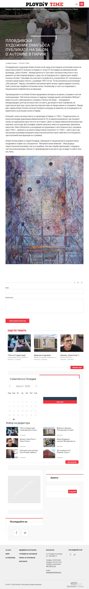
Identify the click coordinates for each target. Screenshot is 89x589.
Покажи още (77, 367)
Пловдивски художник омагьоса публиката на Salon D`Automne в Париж (50, 9)
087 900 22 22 (51, 566)
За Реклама (10, 558)
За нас (8, 550)
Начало (9, 9)
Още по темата (17, 330)
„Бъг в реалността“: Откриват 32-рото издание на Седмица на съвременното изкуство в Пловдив (66, 451)
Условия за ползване (28, 554)
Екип (8, 554)
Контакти (23, 561)
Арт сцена (16, 9)
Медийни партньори (27, 550)
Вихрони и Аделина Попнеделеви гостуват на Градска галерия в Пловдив (45, 356)
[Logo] (44, 3)
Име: (7, 288)
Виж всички (72, 462)
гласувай (72, 491)
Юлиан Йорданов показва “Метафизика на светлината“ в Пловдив (66, 440)
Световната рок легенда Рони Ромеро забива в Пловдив (29, 451)
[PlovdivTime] (77, 583)
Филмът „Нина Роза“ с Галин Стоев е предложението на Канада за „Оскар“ (69, 356)
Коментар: (9, 297)
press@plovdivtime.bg (53, 572)
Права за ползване (27, 558)
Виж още (60, 402)
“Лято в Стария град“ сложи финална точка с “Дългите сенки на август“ (19, 356)
